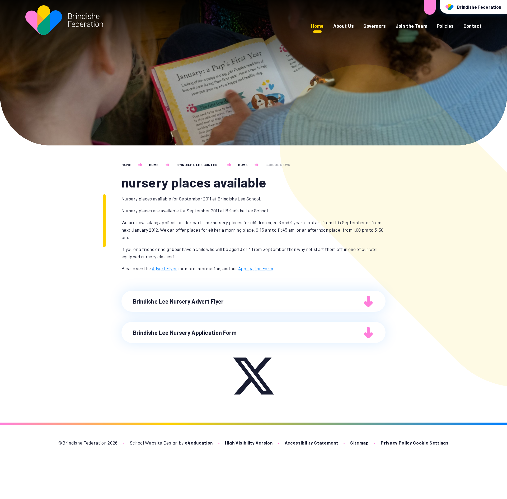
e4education (199, 442)
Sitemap (359, 442)
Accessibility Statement (311, 442)
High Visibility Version (249, 442)
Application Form (255, 268)
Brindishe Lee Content (198, 165)
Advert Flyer (164, 268)
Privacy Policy (396, 442)
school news (277, 165)
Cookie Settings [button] (430, 442)
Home (126, 165)
